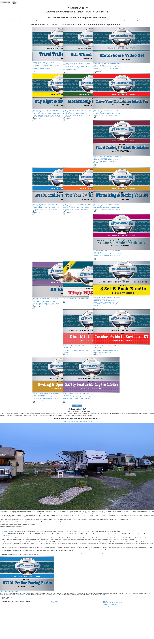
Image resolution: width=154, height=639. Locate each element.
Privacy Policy (54, 602)
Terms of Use (54, 601)
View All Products (77, 406)
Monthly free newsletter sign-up (111, 604)
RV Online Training (7, 593)
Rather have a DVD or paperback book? (113, 602)
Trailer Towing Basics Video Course (9, 591)
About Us (105, 601)
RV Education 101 (12, 531)
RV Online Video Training (68, 421)
